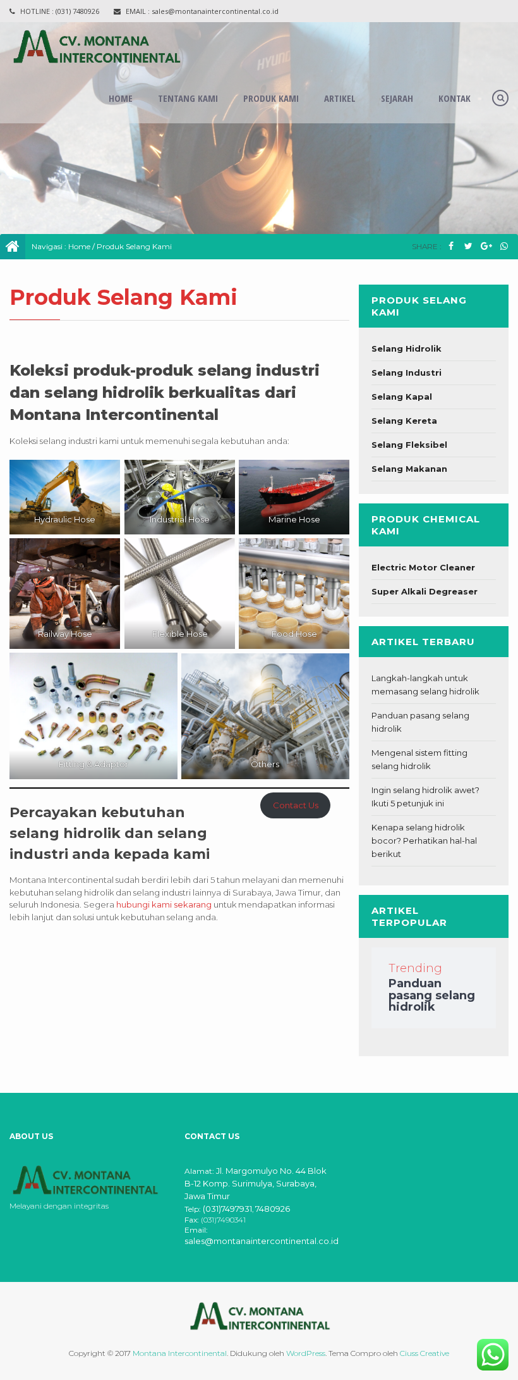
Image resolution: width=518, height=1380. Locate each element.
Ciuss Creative (424, 1353)
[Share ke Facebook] (451, 246)
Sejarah (397, 98)
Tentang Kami (188, 98)
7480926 (272, 1209)
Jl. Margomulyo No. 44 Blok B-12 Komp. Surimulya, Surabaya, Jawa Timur (255, 1183)
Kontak (454, 98)
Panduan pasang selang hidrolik (431, 995)
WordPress (305, 1353)
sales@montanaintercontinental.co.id (261, 1241)
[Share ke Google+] (486, 246)
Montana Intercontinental (180, 1353)
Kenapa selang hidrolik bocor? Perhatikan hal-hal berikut (424, 840)
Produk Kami (271, 98)
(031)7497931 (227, 1209)
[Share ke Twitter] (468, 246)
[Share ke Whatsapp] (504, 246)
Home (121, 98)
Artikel (340, 98)
